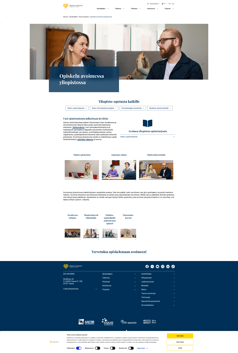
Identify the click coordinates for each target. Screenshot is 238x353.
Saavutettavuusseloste (150, 301)
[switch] (97, 348)
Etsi (170, 3)
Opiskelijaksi (101, 8)
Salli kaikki (180, 336)
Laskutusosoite (147, 282)
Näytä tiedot (141, 348)
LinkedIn (168, 266)
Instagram (162, 266)
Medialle (144, 285)
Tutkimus (118, 8)
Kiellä (180, 348)
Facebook (147, 266)
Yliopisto (168, 8)
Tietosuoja (145, 297)
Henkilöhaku (146, 274)
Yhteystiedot (146, 278)
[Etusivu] (73, 5)
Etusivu (65, 17)
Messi (143, 289)
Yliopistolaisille (153, 3)
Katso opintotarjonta (128, 137)
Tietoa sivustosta (148, 293)
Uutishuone (151, 8)
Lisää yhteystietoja (70, 289)
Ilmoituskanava (147, 305)
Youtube (157, 266)
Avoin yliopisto (84, 17)
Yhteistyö (134, 8)
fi (164, 3)
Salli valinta (180, 342)
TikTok (173, 266)
